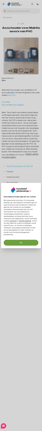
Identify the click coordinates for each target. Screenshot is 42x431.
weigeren (13, 221)
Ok (21, 242)
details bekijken (25, 221)
